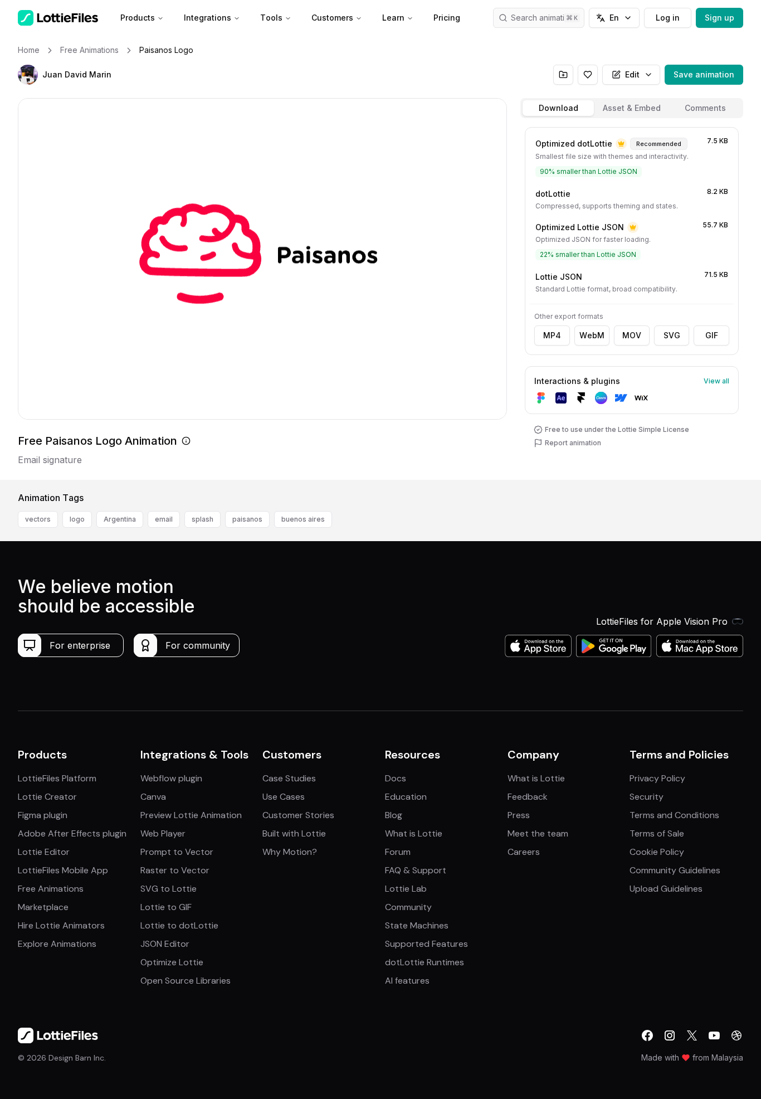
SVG (672, 335)
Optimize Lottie (171, 962)
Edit (632, 74)
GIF (711, 335)
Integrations (207, 17)
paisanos (247, 519)
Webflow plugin (171, 778)
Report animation (573, 443)
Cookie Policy (657, 852)
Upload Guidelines (666, 888)
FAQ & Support (415, 870)
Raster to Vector (174, 870)
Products (137, 17)
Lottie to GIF (166, 907)
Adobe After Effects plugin (72, 833)
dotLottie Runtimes (424, 962)
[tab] (558, 108)
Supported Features (426, 944)
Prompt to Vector (176, 852)
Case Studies (289, 778)
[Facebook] (647, 1035)
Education (406, 797)
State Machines (416, 925)
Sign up (719, 17)
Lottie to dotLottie (179, 925)
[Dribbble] (736, 1035)
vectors (38, 519)
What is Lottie (413, 833)
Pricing (446, 17)
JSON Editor (164, 944)
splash (202, 519)
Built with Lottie (294, 833)
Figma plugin (42, 815)
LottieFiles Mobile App (63, 870)
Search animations (544, 17)
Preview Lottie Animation (191, 815)
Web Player (163, 833)
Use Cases (283, 797)
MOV (631, 335)
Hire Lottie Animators (61, 925)
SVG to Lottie (168, 888)
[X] (692, 1035)
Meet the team (538, 833)
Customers (332, 17)
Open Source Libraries (185, 980)
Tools (271, 17)
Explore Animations (57, 944)
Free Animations (51, 888)
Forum (398, 852)
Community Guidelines (675, 870)
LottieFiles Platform (57, 778)
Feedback (528, 797)
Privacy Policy (657, 778)
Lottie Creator (47, 797)
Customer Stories (298, 815)
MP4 (552, 335)
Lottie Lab (406, 888)
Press (519, 815)
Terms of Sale (657, 833)
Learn (393, 17)
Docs (395, 778)
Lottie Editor (44, 852)
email (164, 519)
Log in (668, 17)
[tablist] (631, 108)
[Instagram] (669, 1035)
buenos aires (303, 519)
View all (716, 381)
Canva (153, 797)
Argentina (120, 519)
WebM (591, 335)
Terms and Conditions (674, 815)
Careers (524, 852)
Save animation (704, 74)
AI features (407, 980)
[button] (28, 75)
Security (647, 797)
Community (408, 907)
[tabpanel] (631, 301)
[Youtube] (714, 1035)
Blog (393, 815)
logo (77, 519)
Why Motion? (289, 852)
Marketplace (43, 907)
